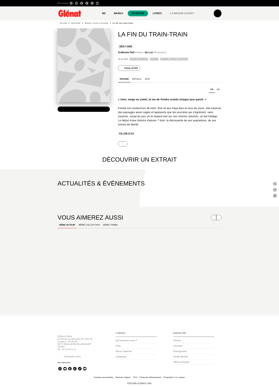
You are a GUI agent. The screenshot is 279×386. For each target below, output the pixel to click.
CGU (135, 377)
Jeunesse (76, 23)
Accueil (63, 23)
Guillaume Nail (131, 52)
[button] (180, 3)
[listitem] (71, 3)
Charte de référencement (150, 377)
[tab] (104, 13)
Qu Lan (155, 52)
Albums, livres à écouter (97, 23)
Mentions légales (123, 377)
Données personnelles (103, 377)
